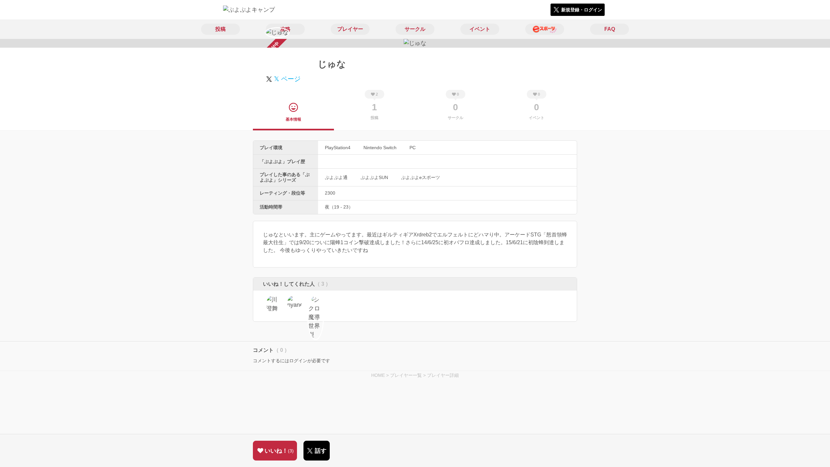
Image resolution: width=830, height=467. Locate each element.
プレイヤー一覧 (406, 375)
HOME (378, 375)
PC (412, 147)
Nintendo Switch (380, 147)
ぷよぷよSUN (374, 177)
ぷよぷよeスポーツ (420, 177)
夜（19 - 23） (339, 207)
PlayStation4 (337, 147)
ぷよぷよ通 (336, 177)
